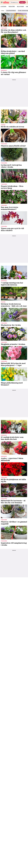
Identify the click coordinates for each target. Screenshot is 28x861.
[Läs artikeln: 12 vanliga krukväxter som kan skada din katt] (14, 427)
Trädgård (11, 6)
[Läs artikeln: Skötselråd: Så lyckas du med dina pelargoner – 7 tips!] (14, 353)
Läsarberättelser (11, 10)
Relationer (20, 6)
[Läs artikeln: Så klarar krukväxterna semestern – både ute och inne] (14, 293)
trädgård (4, 28)
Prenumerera (14, 2)
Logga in (22, 2)
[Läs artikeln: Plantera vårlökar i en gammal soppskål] (14, 511)
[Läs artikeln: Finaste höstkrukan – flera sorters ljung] (14, 176)
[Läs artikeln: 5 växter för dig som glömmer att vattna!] (14, 62)
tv (1, 49)
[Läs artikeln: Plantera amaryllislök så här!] (14, 135)
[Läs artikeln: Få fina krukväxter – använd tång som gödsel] (14, 41)
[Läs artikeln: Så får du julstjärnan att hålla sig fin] (14, 469)
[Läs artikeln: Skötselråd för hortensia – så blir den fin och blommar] (14, 490)
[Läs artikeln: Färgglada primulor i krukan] (14, 334)
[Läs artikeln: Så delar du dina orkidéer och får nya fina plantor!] (14, 19)
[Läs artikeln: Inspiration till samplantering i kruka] (14, 532)
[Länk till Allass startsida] (6, 2)
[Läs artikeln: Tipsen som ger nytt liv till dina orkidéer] (14, 218)
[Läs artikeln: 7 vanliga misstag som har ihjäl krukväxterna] (14, 272)
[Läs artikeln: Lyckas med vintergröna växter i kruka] (14, 154)
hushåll (3, 125)
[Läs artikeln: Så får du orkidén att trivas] (14, 116)
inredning (4, 70)
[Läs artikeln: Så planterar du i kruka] (14, 315)
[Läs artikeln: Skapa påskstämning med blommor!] (14, 374)
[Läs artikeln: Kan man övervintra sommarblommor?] (14, 197)
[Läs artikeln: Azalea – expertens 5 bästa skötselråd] (14, 448)
